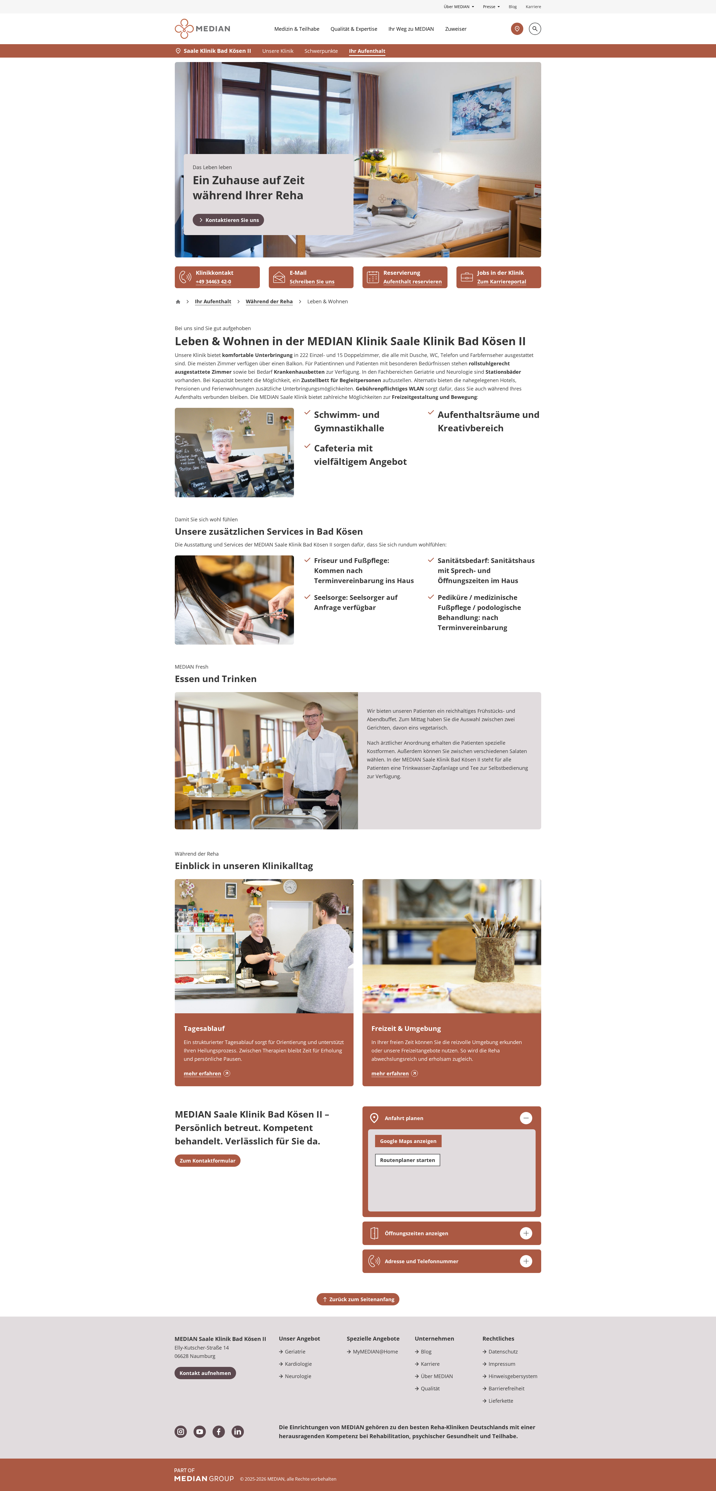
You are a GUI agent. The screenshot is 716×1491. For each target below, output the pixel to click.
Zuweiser (456, 28)
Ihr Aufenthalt (367, 51)
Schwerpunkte (321, 51)
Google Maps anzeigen (408, 1141)
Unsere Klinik (277, 51)
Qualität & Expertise (354, 28)
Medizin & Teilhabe (296, 28)
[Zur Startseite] (202, 29)
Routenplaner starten (407, 1160)
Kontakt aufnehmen (205, 1373)
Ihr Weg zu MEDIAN (411, 28)
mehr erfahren (202, 1073)
